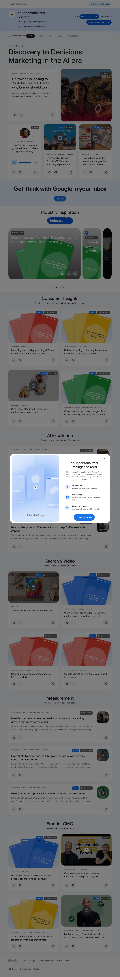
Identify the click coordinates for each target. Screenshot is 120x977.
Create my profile (84, 517)
